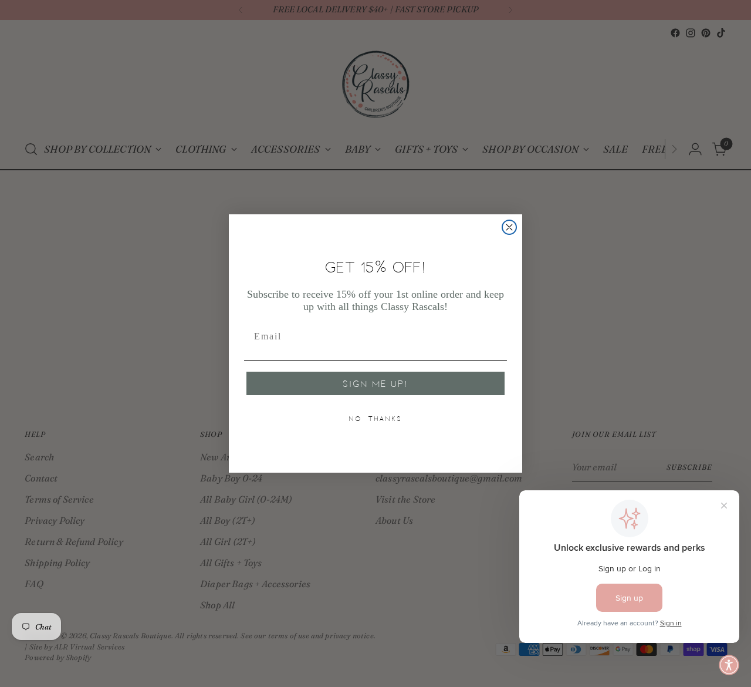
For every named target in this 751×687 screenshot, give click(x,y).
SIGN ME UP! (375, 383)
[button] (729, 665)
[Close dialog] (509, 227)
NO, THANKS (375, 418)
